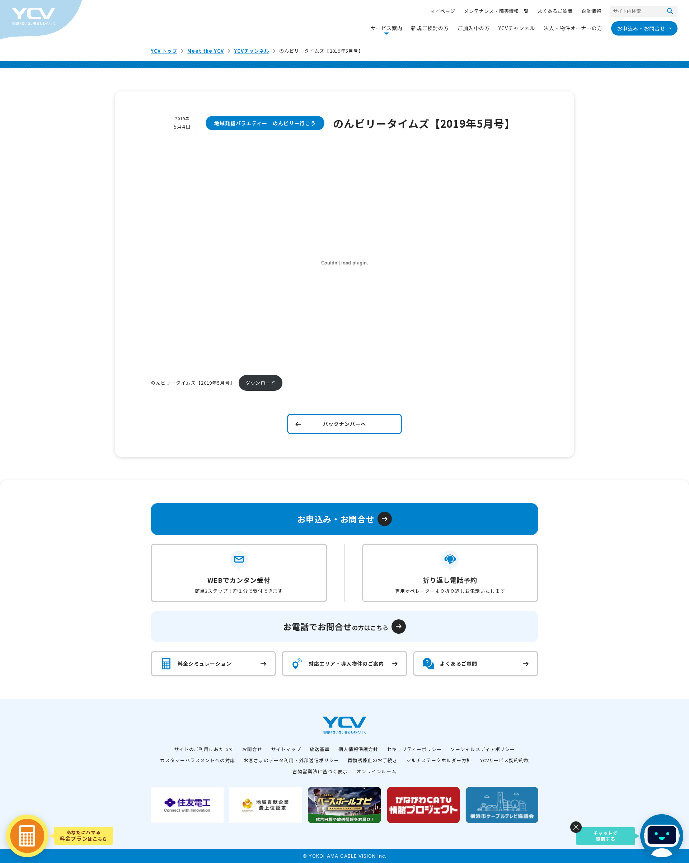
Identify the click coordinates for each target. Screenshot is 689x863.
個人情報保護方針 (358, 749)
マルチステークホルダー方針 (438, 760)
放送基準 (320, 749)
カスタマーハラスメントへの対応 (197, 760)
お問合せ (252, 749)
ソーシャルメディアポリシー (482, 749)
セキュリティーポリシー (414, 749)
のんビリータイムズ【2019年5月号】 (193, 382)
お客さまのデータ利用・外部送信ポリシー (291, 760)
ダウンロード (260, 382)
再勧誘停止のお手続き (373, 760)
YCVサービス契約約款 (504, 760)
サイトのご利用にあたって (204, 749)
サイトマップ (286, 749)
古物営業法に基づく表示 (320, 771)
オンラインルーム (376, 771)
